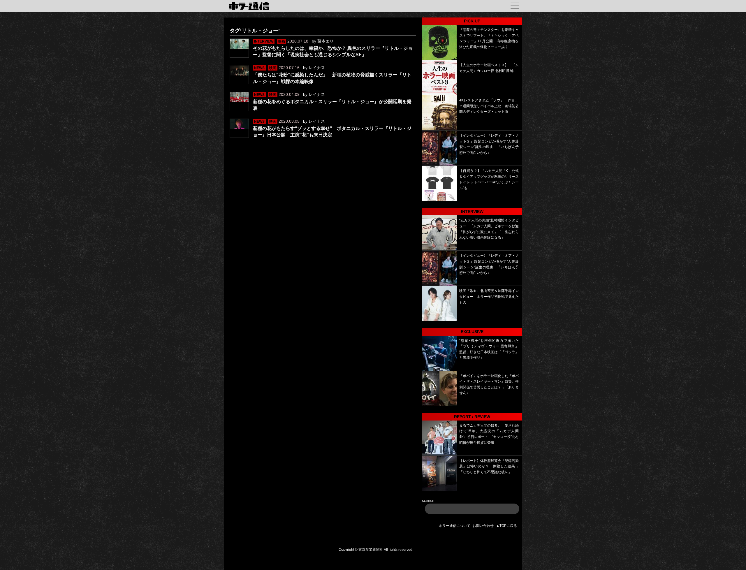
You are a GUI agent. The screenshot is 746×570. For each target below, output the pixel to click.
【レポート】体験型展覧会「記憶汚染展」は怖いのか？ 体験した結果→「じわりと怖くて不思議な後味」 (489, 466)
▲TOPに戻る (506, 526)
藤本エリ (325, 41)
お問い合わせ (483, 526)
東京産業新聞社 (370, 550)
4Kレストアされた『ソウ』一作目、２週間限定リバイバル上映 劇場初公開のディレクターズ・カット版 (489, 106)
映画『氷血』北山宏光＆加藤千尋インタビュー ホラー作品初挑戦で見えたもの (489, 296)
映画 (281, 41)
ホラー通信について (454, 526)
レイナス (317, 67)
